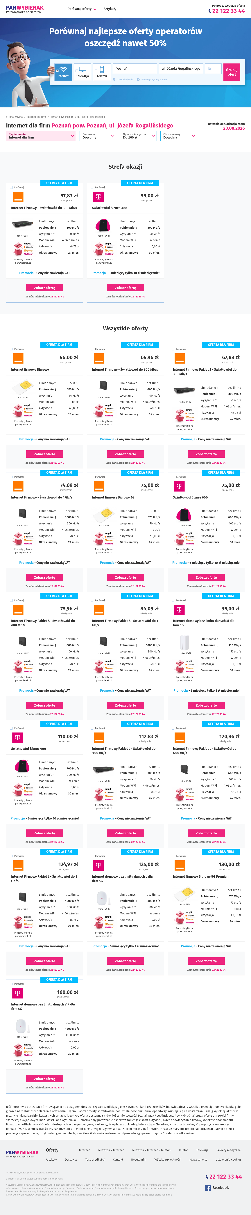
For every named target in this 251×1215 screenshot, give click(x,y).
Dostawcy (71, 1159)
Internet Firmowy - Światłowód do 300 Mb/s (44, 208)
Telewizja (202, 1150)
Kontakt (118, 1159)
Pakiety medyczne (229, 1150)
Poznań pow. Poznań (61, 117)
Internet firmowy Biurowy (30, 369)
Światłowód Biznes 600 (190, 497)
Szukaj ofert (232, 72)
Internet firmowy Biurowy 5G (113, 497)
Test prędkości (95, 1159)
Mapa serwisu (198, 1159)
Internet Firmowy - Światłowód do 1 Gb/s (41, 497)
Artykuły (110, 9)
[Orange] (28, 197)
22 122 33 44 (57, 296)
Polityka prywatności (167, 1159)
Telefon (183, 1150)
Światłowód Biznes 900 (28, 749)
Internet (84, 1150)
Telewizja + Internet (111, 1150)
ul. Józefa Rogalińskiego (91, 117)
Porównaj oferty (80, 9)
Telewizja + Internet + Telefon (151, 1150)
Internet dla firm (36, 117)
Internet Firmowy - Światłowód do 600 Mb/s (125, 369)
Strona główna (14, 117)
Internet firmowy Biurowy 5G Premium (201, 876)
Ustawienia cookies (228, 1159)
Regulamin (138, 1159)
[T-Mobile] (109, 197)
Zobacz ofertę (44, 288)
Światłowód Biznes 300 (109, 208)
